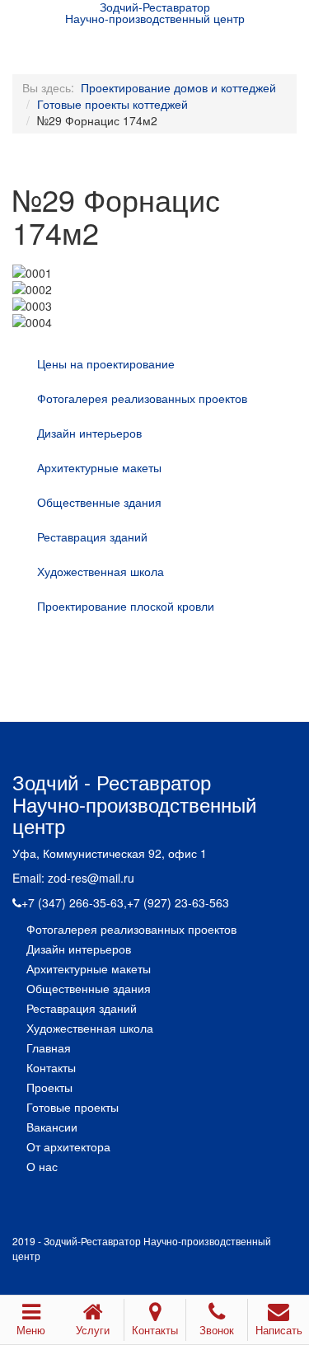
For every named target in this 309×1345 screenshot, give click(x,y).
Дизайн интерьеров (89, 432)
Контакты (51, 1067)
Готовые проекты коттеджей (112, 104)
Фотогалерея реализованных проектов (142, 398)
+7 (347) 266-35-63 (72, 902)
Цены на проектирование (106, 363)
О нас (42, 1166)
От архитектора (68, 1146)
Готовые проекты (72, 1107)
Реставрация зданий (92, 536)
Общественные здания (99, 502)
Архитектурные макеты (99, 467)
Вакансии (51, 1126)
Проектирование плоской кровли (125, 606)
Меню (30, 1330)
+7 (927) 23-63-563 (178, 902)
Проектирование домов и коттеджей (178, 87)
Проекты (49, 1087)
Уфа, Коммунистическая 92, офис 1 (109, 853)
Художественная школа (100, 571)
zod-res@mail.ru (91, 877)
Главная (48, 1047)
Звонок (216, 1330)
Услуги (93, 1330)
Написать (278, 1330)
